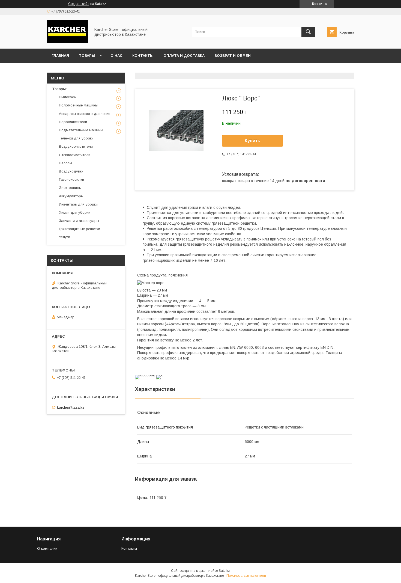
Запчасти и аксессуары (79, 221)
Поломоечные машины (78, 105)
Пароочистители (73, 122)
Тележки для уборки (76, 138)
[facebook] (145, 375)
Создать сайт (78, 4)
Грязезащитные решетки (79, 229)
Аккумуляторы (71, 196)
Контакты (143, 55)
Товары (87, 55)
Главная (60, 55)
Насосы (65, 163)
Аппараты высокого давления (84, 114)
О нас (116, 55)
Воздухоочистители (76, 146)
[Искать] (308, 32)
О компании (47, 548)
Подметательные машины (81, 130)
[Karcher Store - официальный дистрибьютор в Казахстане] (67, 41)
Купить (252, 140)
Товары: (59, 89)
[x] (159, 375)
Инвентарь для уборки (78, 204)
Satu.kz (224, 571)
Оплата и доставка (184, 55)
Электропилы (70, 188)
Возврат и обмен (232, 55)
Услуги (64, 237)
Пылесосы (67, 97)
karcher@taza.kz (70, 407)
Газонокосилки (71, 179)
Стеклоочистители (74, 155)
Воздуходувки (71, 171)
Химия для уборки (74, 212)
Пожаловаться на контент (246, 576)
